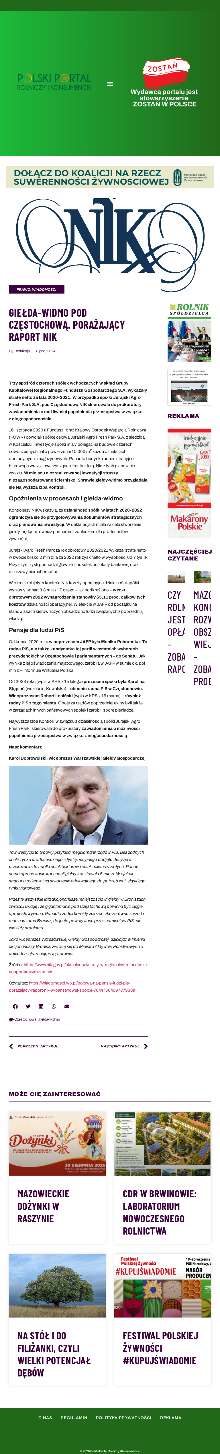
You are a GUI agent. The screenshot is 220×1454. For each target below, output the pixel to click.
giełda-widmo (49, 1019)
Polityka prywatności (124, 1418)
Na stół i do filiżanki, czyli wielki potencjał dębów (54, 1353)
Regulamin (74, 1418)
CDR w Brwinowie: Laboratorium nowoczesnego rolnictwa (160, 1212)
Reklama (171, 1418)
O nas (45, 1418)
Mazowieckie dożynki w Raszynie (43, 1205)
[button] (110, 83)
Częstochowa (25, 1019)
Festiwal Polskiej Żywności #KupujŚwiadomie (160, 1347)
